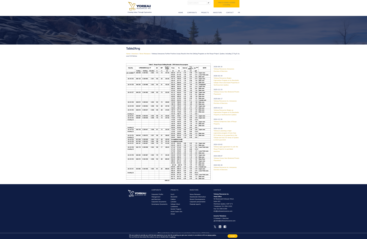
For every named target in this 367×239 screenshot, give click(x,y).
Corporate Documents (158, 202)
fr (239, 13)
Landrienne (174, 207)
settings (172, 237)
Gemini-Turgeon (176, 209)
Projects (205, 13)
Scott (172, 194)
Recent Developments (197, 199)
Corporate (192, 13)
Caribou (173, 199)
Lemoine (173, 202)
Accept (232, 236)
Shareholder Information (198, 197)
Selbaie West (175, 204)
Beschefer (174, 197)
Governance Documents (159, 204)
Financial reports (195, 204)
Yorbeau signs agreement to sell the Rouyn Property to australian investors (226, 149)
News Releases (144, 54)
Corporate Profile (157, 194)
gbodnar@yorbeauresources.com (224, 221)
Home (180, 13)
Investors (217, 13)
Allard (173, 214)
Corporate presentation (197, 202)
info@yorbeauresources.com (223, 211)
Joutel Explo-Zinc (176, 211)
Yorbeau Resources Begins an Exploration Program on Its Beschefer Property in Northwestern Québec (226, 112)
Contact (230, 13)
